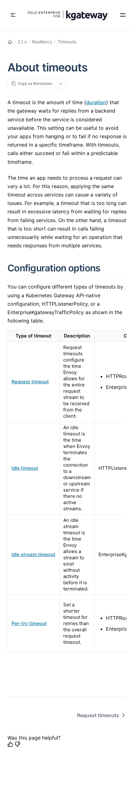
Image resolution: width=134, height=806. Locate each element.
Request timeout (30, 382)
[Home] (9, 41)
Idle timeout (25, 468)
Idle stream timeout (33, 554)
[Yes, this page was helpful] (10, 744)
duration (96, 102)
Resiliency (42, 41)
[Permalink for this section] (107, 268)
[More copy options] (60, 83)
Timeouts (67, 41)
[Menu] (123, 15)
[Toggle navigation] (13, 15)
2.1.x (22, 41)
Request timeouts (98, 715)
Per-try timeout (29, 623)
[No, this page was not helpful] (17, 744)
